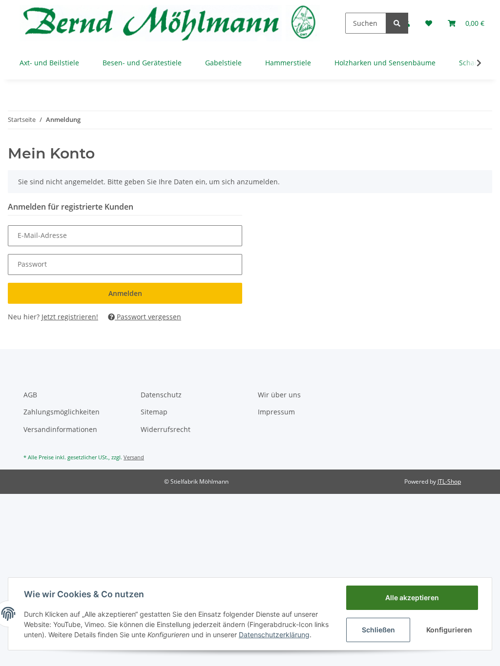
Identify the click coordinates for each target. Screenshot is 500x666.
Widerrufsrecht (165, 429)
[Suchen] (397, 23)
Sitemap (154, 411)
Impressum (276, 411)
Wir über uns (279, 394)
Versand (134, 457)
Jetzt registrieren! (70, 316)
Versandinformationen (60, 429)
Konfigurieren (449, 630)
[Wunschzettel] (428, 23)
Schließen (378, 630)
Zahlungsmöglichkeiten (61, 411)
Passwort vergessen (148, 316)
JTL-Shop (449, 481)
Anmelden (125, 293)
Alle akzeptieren (412, 597)
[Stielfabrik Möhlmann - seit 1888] (171, 23)
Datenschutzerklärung (274, 634)
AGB (30, 394)
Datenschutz (161, 394)
